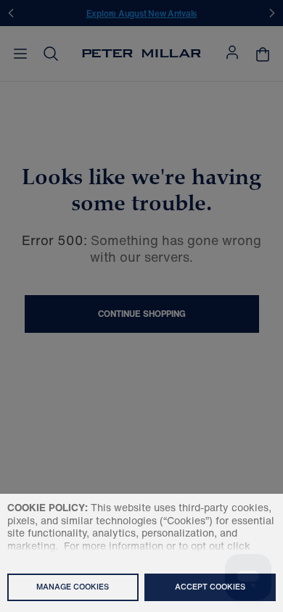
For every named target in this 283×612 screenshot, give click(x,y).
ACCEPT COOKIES (210, 586)
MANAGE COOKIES (72, 586)
